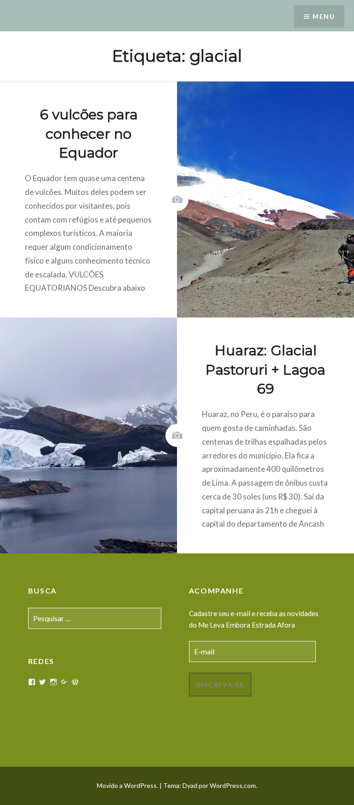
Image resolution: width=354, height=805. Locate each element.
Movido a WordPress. (127, 785)
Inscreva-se (220, 684)
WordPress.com (233, 785)
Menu (324, 16)
